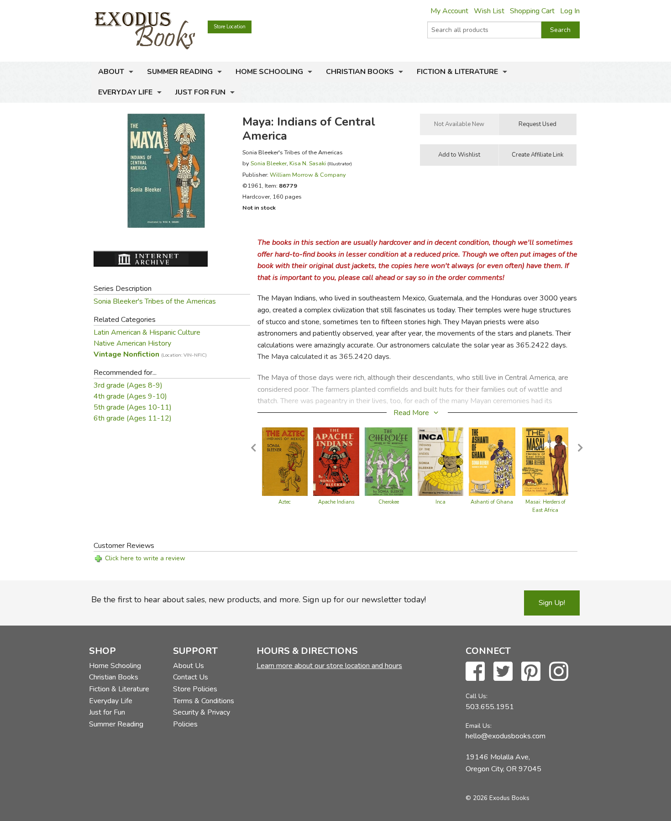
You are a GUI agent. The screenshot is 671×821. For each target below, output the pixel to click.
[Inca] (440, 461)
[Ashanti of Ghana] (492, 461)
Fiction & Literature (457, 72)
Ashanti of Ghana (492, 502)
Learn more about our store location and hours (329, 666)
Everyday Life (125, 92)
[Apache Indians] (336, 461)
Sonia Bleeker (269, 163)
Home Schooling (269, 72)
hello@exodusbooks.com (505, 736)
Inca (440, 502)
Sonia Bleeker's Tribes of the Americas (155, 301)
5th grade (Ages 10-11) (133, 407)
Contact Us (190, 677)
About (111, 72)
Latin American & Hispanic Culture (147, 332)
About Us (188, 666)
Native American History (132, 343)
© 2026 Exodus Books (497, 798)
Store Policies (195, 689)
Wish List (489, 11)
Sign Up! (552, 603)
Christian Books (360, 72)
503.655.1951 (490, 707)
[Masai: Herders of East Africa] (545, 461)
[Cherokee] (388, 461)
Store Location (230, 26)
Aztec (284, 502)
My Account (449, 11)
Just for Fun (200, 92)
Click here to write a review (145, 558)
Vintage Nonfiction (150, 354)
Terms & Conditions (203, 701)
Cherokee (388, 502)
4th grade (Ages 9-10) (130, 396)
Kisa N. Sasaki (307, 163)
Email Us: (479, 725)
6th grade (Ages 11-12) (133, 418)
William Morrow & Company (308, 175)
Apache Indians (336, 502)
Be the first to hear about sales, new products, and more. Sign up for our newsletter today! (258, 599)
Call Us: (477, 696)
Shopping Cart (532, 11)
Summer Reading (180, 72)
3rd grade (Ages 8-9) (128, 385)
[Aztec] (285, 461)
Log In (570, 11)
